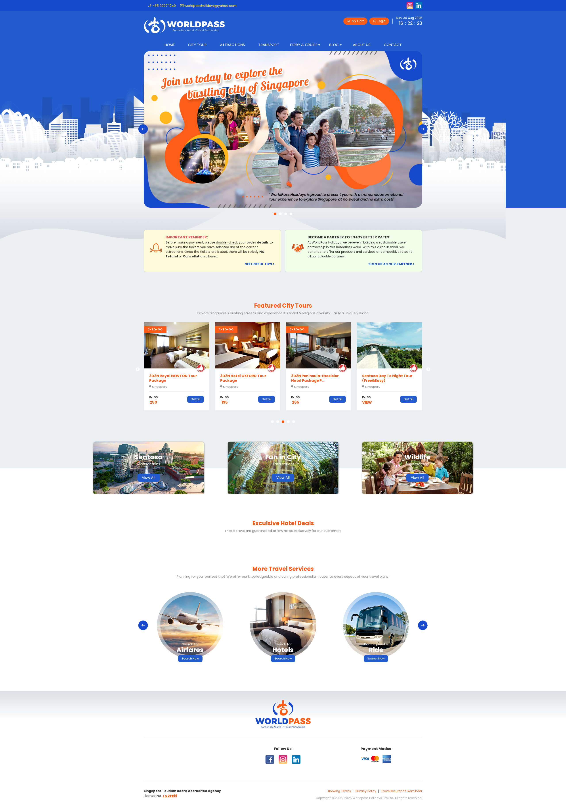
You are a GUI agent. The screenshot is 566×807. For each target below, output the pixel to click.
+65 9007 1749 (164, 5)
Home (169, 44)
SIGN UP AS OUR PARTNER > (391, 264)
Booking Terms (339, 791)
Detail (195, 399)
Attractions (232, 44)
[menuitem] (169, 45)
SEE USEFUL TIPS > (260, 264)
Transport (268, 44)
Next (428, 369)
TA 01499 (170, 795)
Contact (393, 44)
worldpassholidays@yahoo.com (210, 5)
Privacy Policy (366, 791)
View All (148, 477)
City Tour (197, 44)
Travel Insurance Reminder (401, 791)
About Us (362, 44)
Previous (138, 369)
